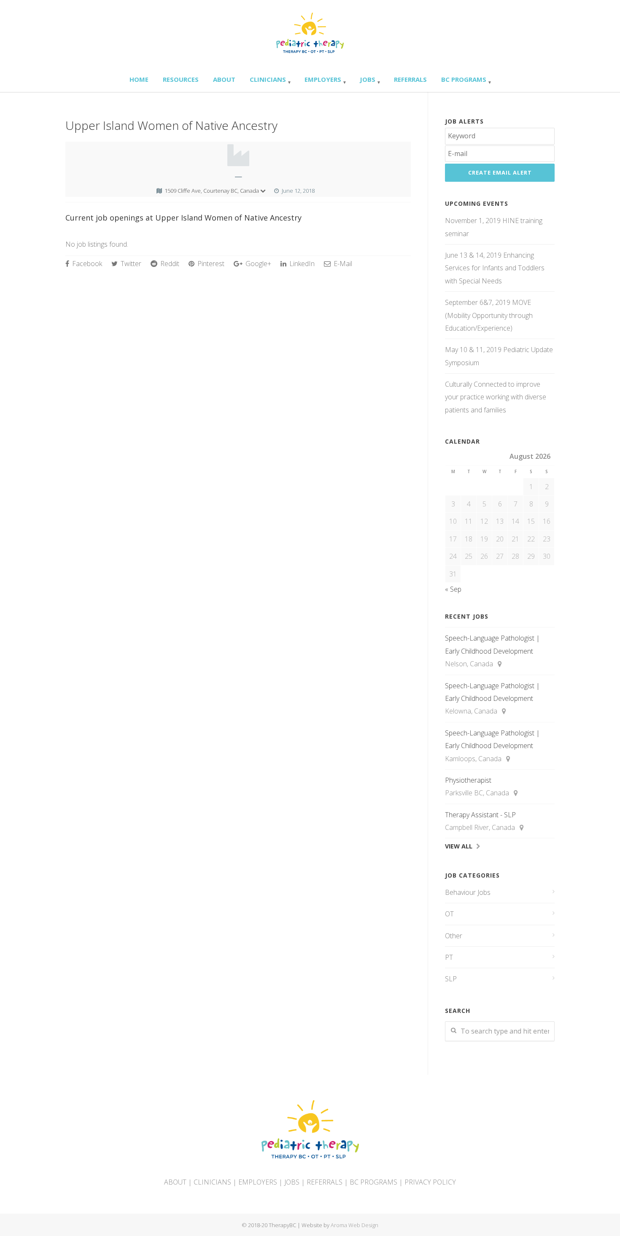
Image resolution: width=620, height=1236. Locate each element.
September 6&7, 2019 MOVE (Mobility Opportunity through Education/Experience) (489, 315)
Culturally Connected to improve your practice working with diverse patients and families (495, 397)
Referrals (410, 79)
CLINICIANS (212, 1182)
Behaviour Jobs (468, 892)
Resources (181, 79)
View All (458, 846)
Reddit (169, 263)
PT (449, 957)
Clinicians (268, 79)
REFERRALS (324, 1182)
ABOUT (175, 1182)
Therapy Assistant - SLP (480, 814)
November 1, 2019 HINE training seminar (493, 227)
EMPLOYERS (257, 1182)
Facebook (86, 263)
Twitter (130, 263)
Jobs (367, 79)
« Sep (453, 589)
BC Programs (463, 79)
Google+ (257, 263)
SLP (451, 978)
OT (449, 913)
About (224, 79)
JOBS (291, 1182)
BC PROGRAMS (373, 1182)
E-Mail (342, 263)
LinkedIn (301, 263)
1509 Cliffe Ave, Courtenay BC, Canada (211, 190)
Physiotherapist (468, 780)
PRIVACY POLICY (430, 1182)
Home (138, 79)
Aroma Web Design (354, 1225)
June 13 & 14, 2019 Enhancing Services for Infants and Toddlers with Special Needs (495, 267)
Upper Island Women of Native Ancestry (171, 125)
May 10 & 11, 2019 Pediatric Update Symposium (499, 356)
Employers (323, 79)
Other (453, 935)
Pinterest (210, 263)
